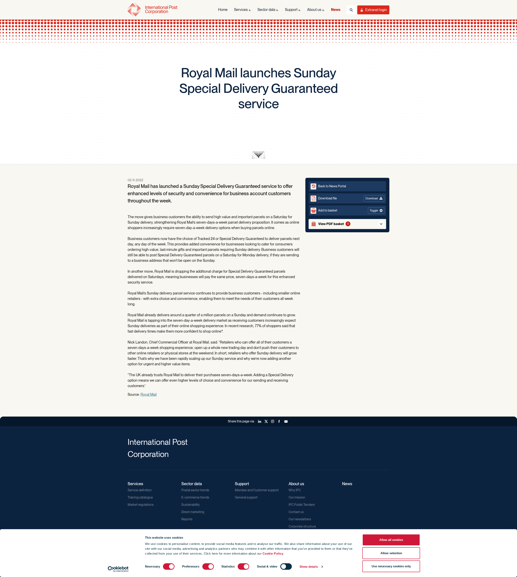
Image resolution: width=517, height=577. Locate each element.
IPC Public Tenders (302, 505)
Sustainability (190, 505)
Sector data (191, 483)
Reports (186, 519)
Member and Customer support (257, 490)
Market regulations (141, 505)
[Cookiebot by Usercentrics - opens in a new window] (118, 569)
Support (242, 483)
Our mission (297, 497)
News (347, 483)
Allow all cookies (391, 539)
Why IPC (295, 490)
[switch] (208, 566)
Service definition (140, 490)
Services (135, 483)
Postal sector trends (195, 490)
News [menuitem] (335, 9)
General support (246, 497)
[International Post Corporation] (153, 9)
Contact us (296, 512)
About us (296, 483)
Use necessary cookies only (391, 566)
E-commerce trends (195, 497)
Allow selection (391, 553)
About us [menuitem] (314, 9)
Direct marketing (192, 512)
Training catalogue (140, 497)
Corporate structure (302, 526)
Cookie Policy (273, 553)
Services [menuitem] (241, 9)
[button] (347, 210)
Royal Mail (149, 394)
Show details (308, 566)
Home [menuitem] (223, 9)
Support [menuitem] (291, 9)
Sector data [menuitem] (266, 9)
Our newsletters (300, 519)
